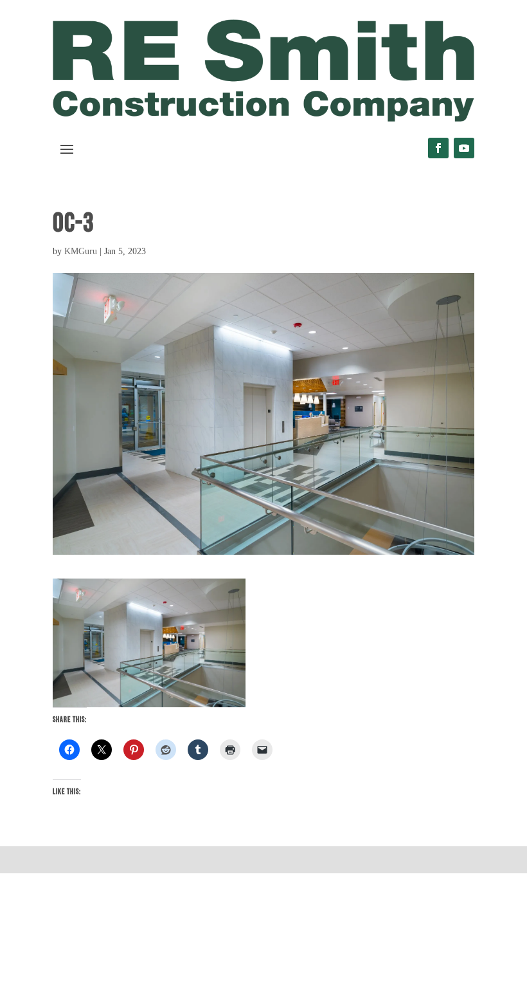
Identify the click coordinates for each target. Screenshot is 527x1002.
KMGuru (80, 251)
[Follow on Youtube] (464, 148)
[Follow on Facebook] (438, 148)
